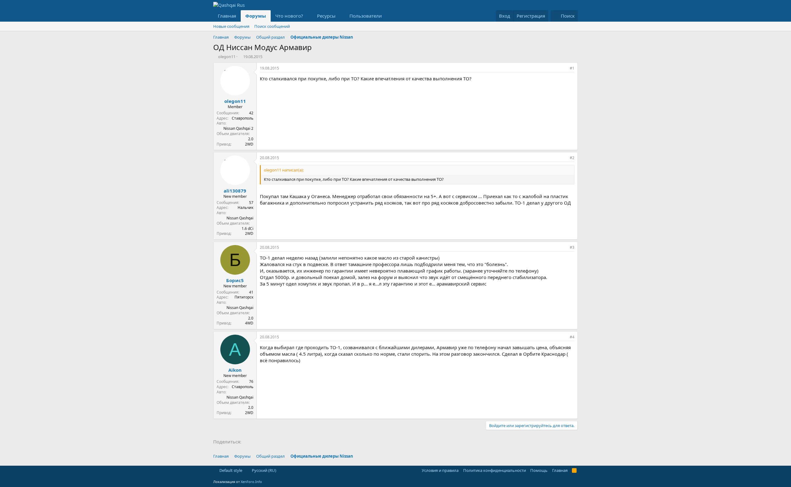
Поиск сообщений (272, 26)
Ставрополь (242, 118)
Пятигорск (244, 297)
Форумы (255, 16)
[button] (308, 16)
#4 (572, 337)
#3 (572, 247)
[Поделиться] (564, 68)
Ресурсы (326, 16)
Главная (227, 16)
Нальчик (245, 207)
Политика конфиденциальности (494, 470)
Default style (230, 470)
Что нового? (289, 16)
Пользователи (365, 16)
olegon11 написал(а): (284, 170)
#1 (572, 68)
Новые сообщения (231, 26)
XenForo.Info (251, 481)
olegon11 (226, 56)
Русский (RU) (263, 470)
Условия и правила (440, 470)
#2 (572, 157)
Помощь (539, 470)
